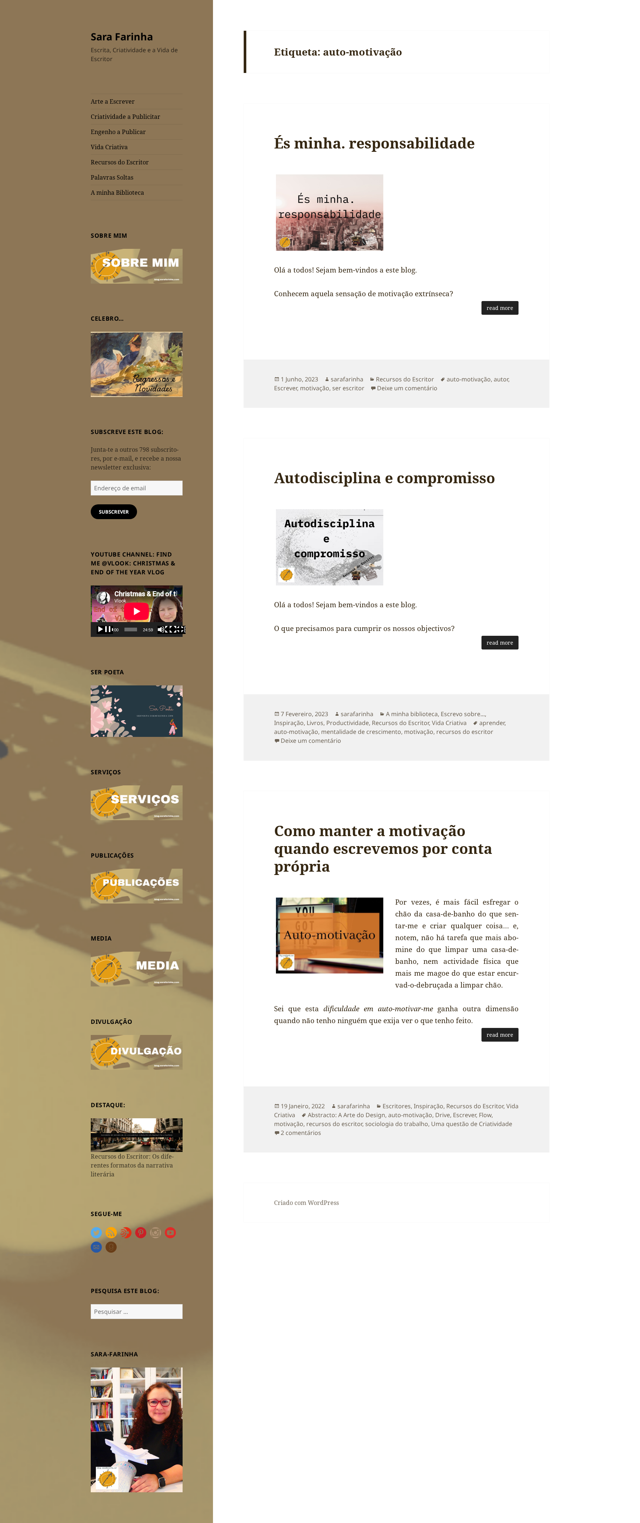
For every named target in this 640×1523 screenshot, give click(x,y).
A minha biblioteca (412, 714)
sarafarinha (347, 379)
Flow (485, 1115)
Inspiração (289, 723)
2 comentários (301, 1133)
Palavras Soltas (112, 177)
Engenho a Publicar (118, 132)
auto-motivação (469, 379)
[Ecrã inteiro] (177, 630)
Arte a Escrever (113, 101)
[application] (137, 611)
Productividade (347, 723)
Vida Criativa (109, 147)
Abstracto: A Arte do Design (346, 1115)
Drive (442, 1115)
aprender (491, 723)
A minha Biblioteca (117, 192)
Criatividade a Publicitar (125, 117)
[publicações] (137, 885)
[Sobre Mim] (137, 265)
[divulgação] (137, 1052)
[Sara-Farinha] (137, 1429)
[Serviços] (137, 802)
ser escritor (348, 388)
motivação (314, 388)
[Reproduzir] (105, 630)
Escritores (397, 1106)
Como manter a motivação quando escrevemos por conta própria (383, 848)
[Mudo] (165, 630)
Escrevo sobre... (463, 714)
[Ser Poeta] (137, 711)
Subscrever (114, 511)
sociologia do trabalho (396, 1124)
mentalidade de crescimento (361, 732)
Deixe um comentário (407, 388)
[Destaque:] (137, 1134)
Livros (315, 723)
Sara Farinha (122, 36)
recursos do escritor (464, 732)
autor (501, 379)
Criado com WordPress (306, 1203)
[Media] (137, 969)
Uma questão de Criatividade (471, 1124)
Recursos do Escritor (120, 162)
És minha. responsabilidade (374, 143)
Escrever (285, 388)
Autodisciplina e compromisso (384, 477)
